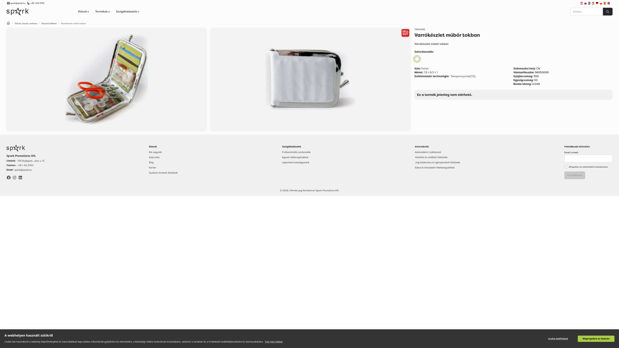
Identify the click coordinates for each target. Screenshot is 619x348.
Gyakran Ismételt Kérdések (163, 172)
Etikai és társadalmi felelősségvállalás (435, 167)
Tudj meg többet (274, 341)
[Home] (8, 23)
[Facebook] (8, 177)
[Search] (608, 11)
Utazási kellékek (49, 23)
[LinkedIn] (20, 177)
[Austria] (581, 3)
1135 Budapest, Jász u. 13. (31, 160)
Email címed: (571, 152)
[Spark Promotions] (17, 11)
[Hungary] (593, 3)
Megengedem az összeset (596, 338)
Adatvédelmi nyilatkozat (428, 152)
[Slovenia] (585, 3)
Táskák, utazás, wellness (26, 23)
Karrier (152, 167)
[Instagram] (14, 177)
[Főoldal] (25, 148)
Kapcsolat (154, 157)
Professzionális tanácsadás (296, 152)
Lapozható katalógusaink (295, 162)
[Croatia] (589, 3)
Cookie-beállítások (558, 338)
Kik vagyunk (155, 152)
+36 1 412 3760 (37, 3)
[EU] (610, 3)
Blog (151, 162)
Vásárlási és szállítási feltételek (431, 157)
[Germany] (597, 3)
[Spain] (605, 3)
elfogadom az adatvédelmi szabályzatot (588, 167)
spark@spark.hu (23, 169)
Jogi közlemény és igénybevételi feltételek (437, 162)
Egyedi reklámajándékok (295, 157)
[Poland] (601, 3)
